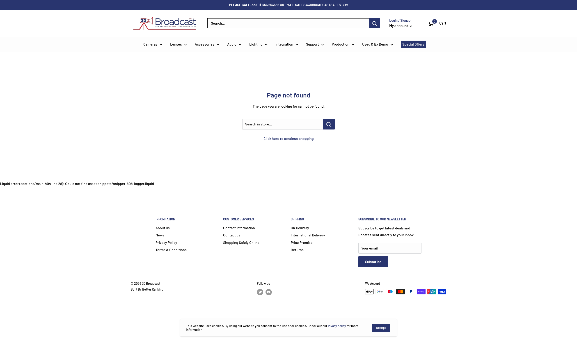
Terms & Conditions (171, 249)
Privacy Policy (166, 242)
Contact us (231, 235)
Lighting (256, 44)
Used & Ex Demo (375, 44)
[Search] (374, 23)
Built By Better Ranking (147, 289)
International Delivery (308, 235)
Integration (284, 44)
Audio (231, 44)
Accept (381, 328)
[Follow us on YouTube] (269, 292)
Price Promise (302, 242)
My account (399, 25)
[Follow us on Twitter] (260, 292)
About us (163, 228)
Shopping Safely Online (241, 242)
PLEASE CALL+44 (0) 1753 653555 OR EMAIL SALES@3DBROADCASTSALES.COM (288, 5)
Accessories (204, 44)
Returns (297, 249)
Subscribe (373, 261)
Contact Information (239, 228)
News (160, 235)
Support (312, 44)
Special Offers (413, 44)
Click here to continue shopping (288, 138)
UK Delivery (300, 228)
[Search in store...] (329, 124)
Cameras (150, 44)
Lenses (176, 44)
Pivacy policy (337, 326)
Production (340, 44)
